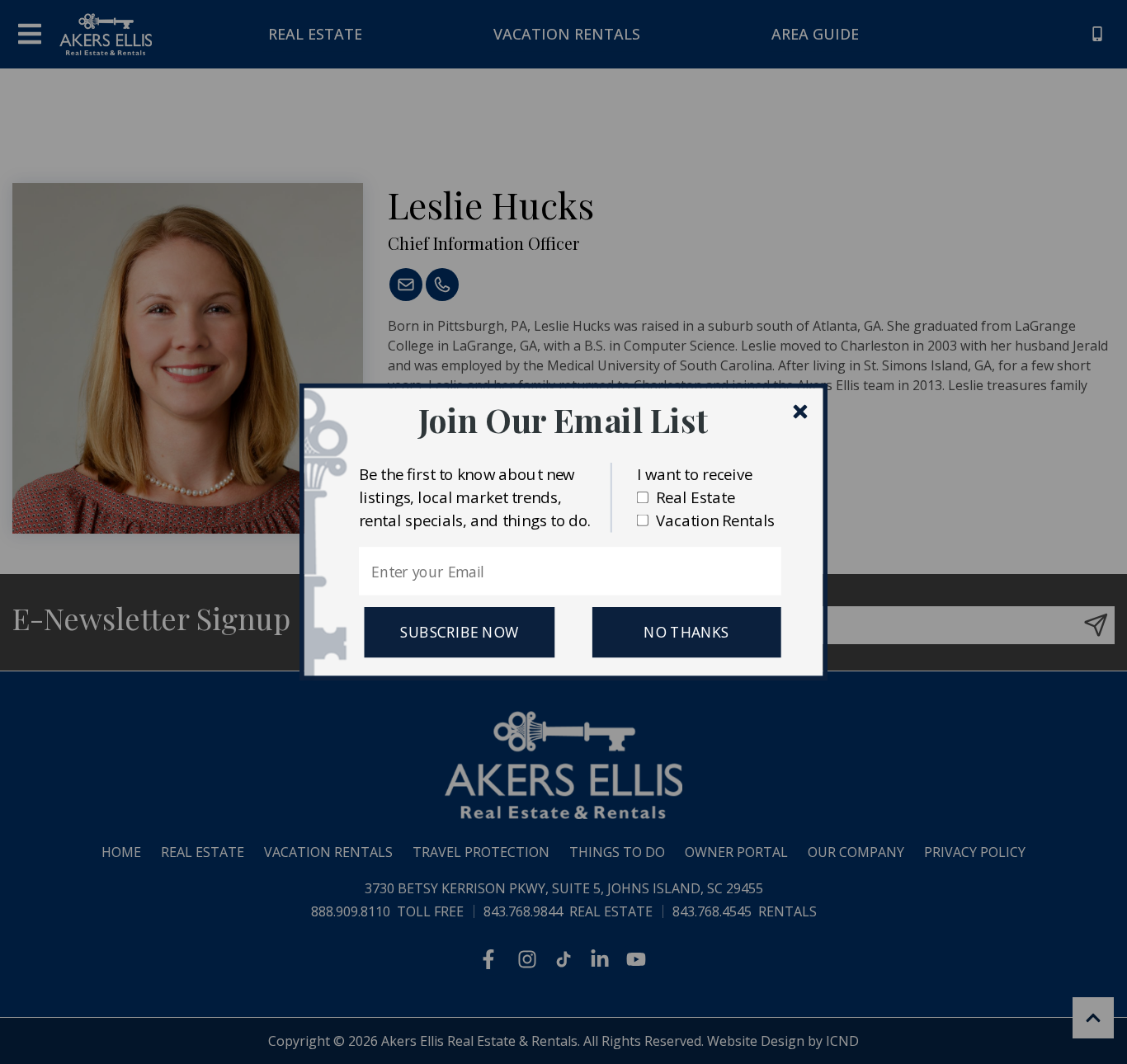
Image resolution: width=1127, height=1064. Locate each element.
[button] (563, 419)
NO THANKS (686, 633)
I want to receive (694, 474)
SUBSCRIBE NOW (459, 633)
